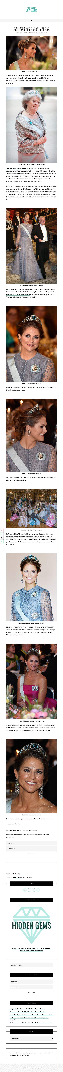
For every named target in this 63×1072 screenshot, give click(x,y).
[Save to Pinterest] (2, 530)
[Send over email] (2, 541)
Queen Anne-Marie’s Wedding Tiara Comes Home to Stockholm (28, 1012)
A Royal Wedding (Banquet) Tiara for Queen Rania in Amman (27, 1009)
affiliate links (20, 1053)
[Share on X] (2, 538)
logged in (17, 877)
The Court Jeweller (31, 9)
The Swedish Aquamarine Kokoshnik (18, 168)
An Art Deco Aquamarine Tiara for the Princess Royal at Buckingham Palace (31, 1014)
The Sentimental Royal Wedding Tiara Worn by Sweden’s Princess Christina (31, 1023)
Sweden (17, 824)
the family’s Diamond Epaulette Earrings (28, 819)
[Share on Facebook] (2, 534)
